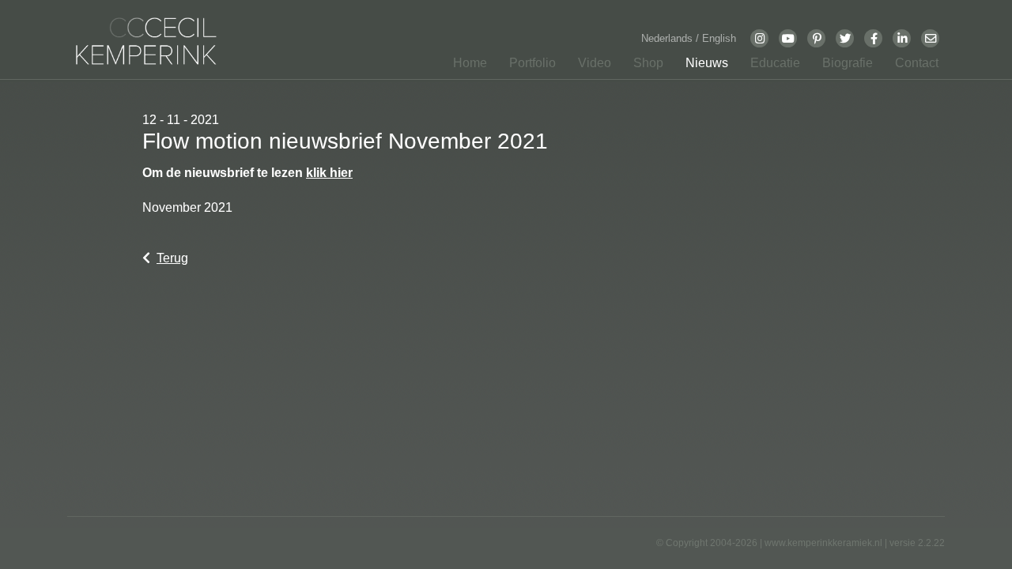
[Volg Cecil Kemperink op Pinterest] (816, 38)
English (719, 38)
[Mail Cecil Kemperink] (930, 38)
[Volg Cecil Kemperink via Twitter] (845, 38)
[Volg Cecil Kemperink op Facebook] (873, 38)
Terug (172, 258)
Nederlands (668, 38)
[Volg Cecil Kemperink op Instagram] (760, 38)
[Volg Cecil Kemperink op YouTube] (788, 38)
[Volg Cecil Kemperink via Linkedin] (902, 38)
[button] (527, 66)
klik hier (329, 172)
